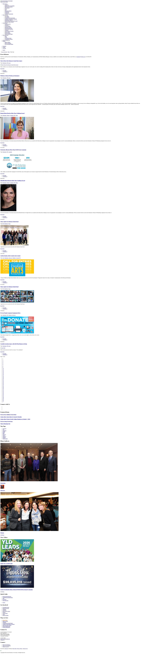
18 (3, 376)
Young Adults (5, 438)
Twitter (4, 47)
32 (3, 390)
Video (6, 37)
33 (3, 391)
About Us (6, 4)
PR (7, 77)
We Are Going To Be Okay (6, 421)
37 (3, 395)
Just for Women (7, 33)
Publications (7, 11)
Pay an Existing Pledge (9, 44)
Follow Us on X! (6, 646)
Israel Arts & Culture (6, 611)
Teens (9, 223)
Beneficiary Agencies (8, 6)
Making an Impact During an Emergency (9, 75)
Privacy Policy (19, 648)
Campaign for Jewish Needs (8, 597)
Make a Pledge (7, 42)
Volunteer (6, 30)
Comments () (5, 71)
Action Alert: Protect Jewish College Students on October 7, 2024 (15, 419)
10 (3, 368)
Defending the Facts (8, 28)
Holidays (14, 257)
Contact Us (7, 12)
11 (3, 369)
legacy (9, 77)
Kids (3, 433)
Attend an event (8, 24)
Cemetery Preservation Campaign (9, 624)
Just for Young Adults (9, 34)
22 (3, 380)
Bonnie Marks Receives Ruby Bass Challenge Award (12, 113)
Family (4, 431)
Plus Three (14, 648)
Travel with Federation (9, 29)
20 (3, 378)
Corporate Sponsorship (9, 13)
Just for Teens (7, 32)
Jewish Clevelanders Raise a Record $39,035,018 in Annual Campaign (16, 589)
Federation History (8, 10)
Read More (2, 68)
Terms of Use (25, 648)
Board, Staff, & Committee (9, 5)
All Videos (2, 591)
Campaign (12, 115)
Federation (4, 77)
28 (3, 386)
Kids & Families (5, 615)
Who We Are (5, 3)
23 (3, 381)
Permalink (4, 70)
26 (3, 384)
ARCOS (6, 648)
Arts (3, 257)
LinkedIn (4, 48)
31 (3, 389)
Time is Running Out (5, 423)
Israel (4, 432)
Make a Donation (8, 43)
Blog (6, 36)
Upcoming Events (8, 38)
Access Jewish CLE (6, 40)
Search (4, 50)
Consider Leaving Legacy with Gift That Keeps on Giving (13, 343)
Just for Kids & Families (9, 31)
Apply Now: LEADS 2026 (6, 563)
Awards (17, 257)
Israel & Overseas (8, 27)
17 (3, 375)
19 (3, 377)
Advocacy (7, 25)
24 (3, 382)
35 (3, 393)
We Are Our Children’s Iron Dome (8, 414)
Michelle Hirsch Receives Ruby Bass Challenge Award (12, 180)
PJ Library (4, 599)
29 (3, 387)
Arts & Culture (7, 26)
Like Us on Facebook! (7, 645)
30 (3, 388)
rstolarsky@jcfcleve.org (81, 56)
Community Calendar (9, 39)
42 (3, 400)
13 (3, 371)
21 (3, 379)
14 (3, 372)
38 (3, 396)
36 (3, 394)
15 (3, 373)
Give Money (7, 16)
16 (3, 374)
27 (3, 385)
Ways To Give (5, 14)
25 (3, 383)
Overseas (4, 434)
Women (8, 115)
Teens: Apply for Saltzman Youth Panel (9, 221)
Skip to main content (4, 1)
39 (3, 397)
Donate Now (5, 620)
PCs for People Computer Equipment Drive (10, 313)
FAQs (6, 8)
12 (3, 370)
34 (3, 392)
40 (3, 398)
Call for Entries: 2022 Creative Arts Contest (10, 255)
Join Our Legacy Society (7, 625)
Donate (4, 41)
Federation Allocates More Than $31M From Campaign (13, 149)
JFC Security (7, 7)
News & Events (5, 35)
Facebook (4, 46)
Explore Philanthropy (6, 627)
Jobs (5, 9)
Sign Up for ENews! (6, 644)
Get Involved (5, 23)
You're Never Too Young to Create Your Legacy (11, 60)
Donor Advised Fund (6, 626)
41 (3, 399)
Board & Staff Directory (7, 596)
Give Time (7, 15)
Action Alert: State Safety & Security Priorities (11, 417)
